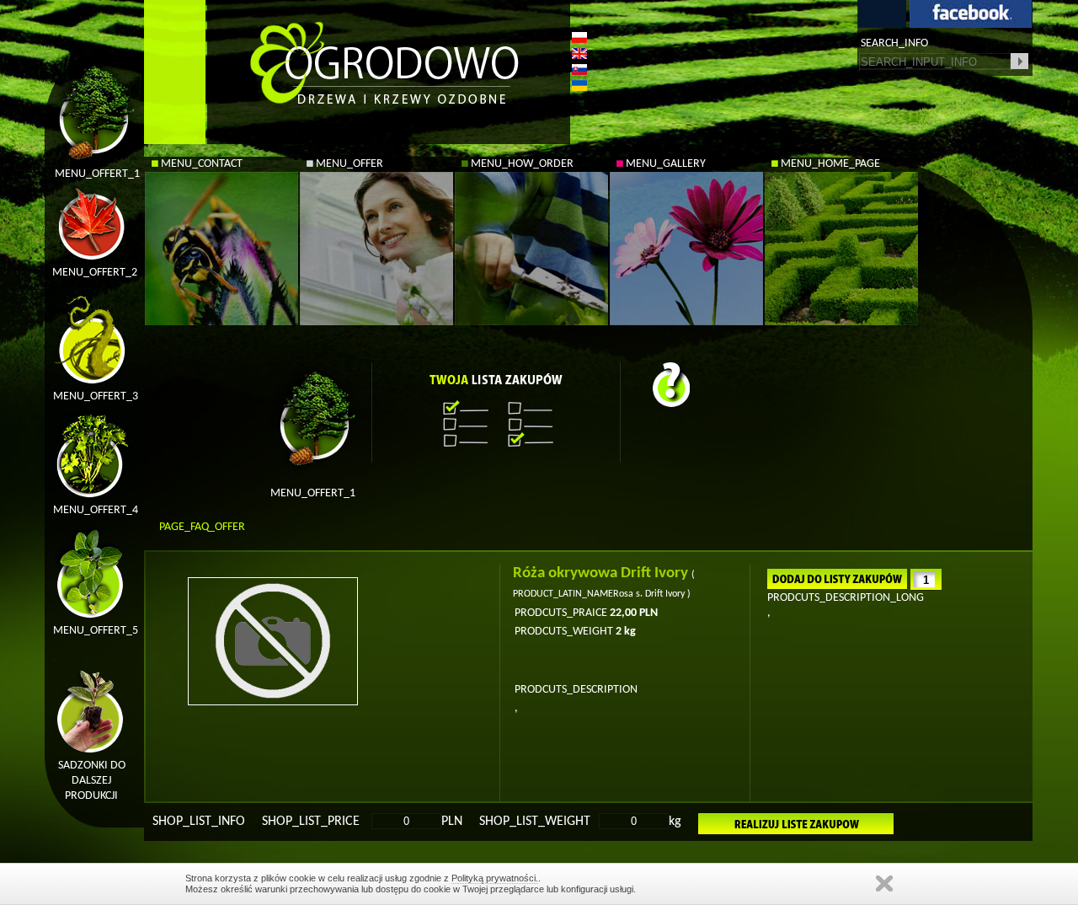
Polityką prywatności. (494, 878)
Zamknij (884, 884)
